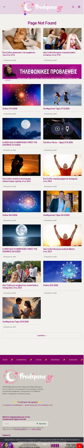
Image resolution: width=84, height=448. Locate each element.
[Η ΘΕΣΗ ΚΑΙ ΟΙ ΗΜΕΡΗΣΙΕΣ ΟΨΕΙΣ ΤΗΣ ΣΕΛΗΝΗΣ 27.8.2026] (21, 129)
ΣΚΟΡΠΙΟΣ (38, 360)
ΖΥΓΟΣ (22, 360)
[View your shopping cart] (79, 7)
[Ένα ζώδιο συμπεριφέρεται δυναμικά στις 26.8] (62, 165)
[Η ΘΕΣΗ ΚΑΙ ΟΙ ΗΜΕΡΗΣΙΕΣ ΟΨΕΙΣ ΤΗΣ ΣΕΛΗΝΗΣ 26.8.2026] (21, 235)
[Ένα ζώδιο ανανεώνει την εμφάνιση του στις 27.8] (21, 39)
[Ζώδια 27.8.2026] (21, 95)
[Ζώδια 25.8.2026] (62, 271)
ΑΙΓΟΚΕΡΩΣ (75, 360)
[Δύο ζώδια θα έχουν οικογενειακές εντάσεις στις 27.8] (62, 39)
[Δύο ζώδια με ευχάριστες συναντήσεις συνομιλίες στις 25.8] (21, 271)
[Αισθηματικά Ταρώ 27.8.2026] (62, 95)
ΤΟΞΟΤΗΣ (56, 360)
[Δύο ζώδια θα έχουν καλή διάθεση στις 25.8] (62, 235)
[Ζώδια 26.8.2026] (21, 201)
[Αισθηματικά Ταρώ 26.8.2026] (62, 201)
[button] (4, 7)
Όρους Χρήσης (36, 429)
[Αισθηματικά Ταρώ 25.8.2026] (21, 308)
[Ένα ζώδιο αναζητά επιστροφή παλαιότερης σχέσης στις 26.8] (21, 165)
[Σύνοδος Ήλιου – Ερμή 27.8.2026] (62, 129)
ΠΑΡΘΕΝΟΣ (5, 360)
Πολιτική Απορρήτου (20, 429)
